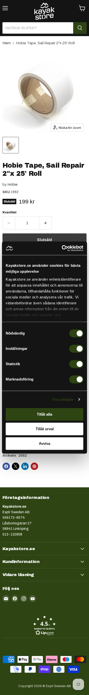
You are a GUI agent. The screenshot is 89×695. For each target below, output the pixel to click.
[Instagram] (23, 598)
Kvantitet (9, 212)
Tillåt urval (45, 429)
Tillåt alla (44, 414)
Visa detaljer (63, 399)
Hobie (12, 184)
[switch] (76, 349)
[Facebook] (14, 598)
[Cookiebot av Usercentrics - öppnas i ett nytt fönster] (62, 248)
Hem (6, 43)
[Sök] (80, 28)
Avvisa (44, 443)
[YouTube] (32, 598)
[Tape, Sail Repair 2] (11, 145)
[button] (44, 625)
